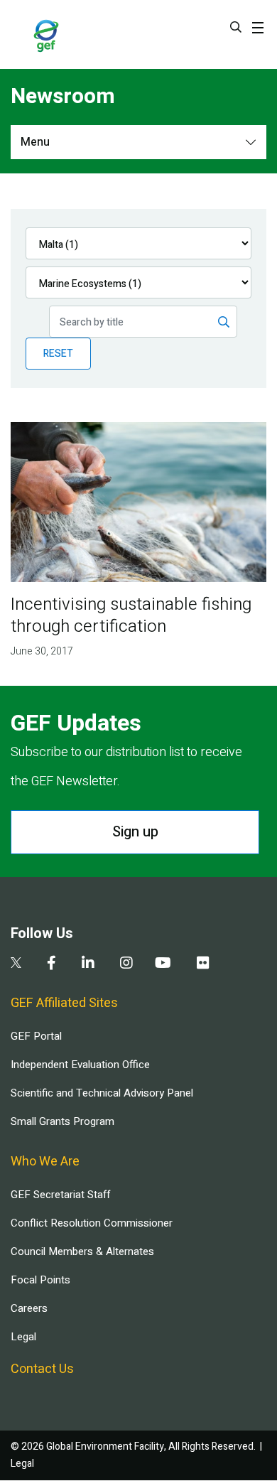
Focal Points (40, 1280)
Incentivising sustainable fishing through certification (131, 615)
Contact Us (42, 1369)
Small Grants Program (62, 1121)
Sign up (135, 832)
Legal (23, 1337)
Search (235, 27)
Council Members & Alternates (82, 1251)
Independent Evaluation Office (80, 1064)
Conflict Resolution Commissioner (92, 1223)
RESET (58, 353)
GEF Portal (36, 1036)
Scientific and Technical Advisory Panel (102, 1093)
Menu (35, 142)
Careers (29, 1308)
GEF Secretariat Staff (60, 1194)
